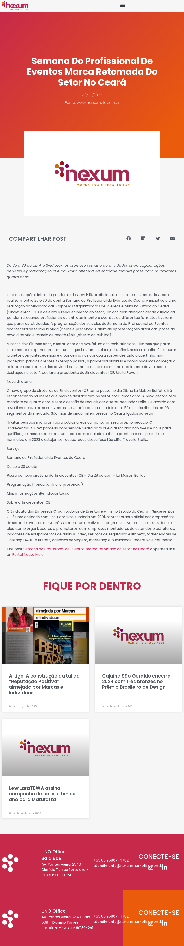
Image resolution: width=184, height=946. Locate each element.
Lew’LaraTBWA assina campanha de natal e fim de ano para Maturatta (42, 794)
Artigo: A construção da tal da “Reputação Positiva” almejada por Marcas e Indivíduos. (44, 684)
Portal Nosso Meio (28, 554)
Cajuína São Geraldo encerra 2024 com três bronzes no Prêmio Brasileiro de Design (136, 681)
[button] (122, 5)
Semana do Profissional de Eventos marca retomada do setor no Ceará (86, 549)
